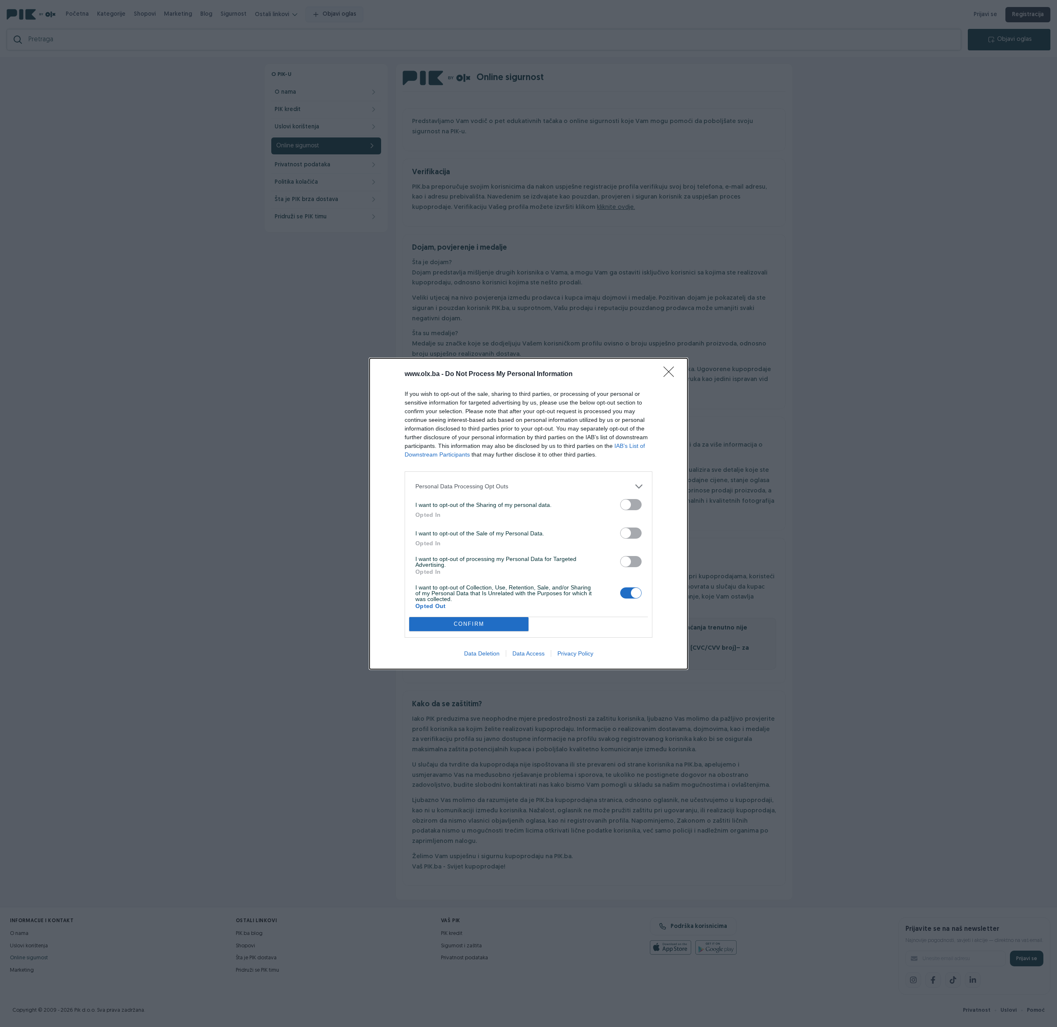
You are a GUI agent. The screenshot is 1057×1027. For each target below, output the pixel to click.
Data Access (528, 653)
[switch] (631, 504)
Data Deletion (482, 653)
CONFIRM (469, 624)
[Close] (671, 374)
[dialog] (528, 513)
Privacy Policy (575, 653)
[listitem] (528, 486)
